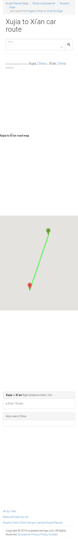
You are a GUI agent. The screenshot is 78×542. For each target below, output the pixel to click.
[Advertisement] (39, 97)
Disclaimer (24, 534)
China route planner (43, 3)
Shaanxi (64, 3)
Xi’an (40, 11)
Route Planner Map (17, 3)
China (41, 63)
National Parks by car (15, 516)
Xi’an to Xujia (54, 11)
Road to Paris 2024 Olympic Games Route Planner (33, 522)
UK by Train (9, 511)
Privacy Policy (39, 534)
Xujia (12, 7)
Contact (53, 534)
